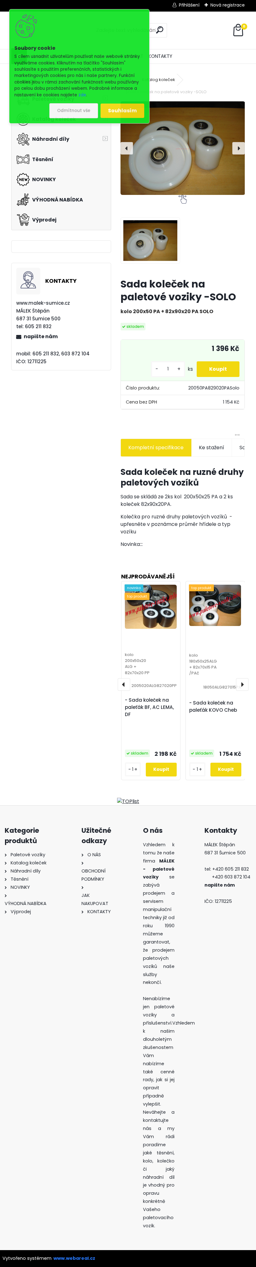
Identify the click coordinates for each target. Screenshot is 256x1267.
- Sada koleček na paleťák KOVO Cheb (213, 706)
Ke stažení (211, 447)
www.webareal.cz (74, 1258)
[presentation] (127, 148)
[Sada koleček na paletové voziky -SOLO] (183, 148)
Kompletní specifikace (156, 447)
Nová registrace (227, 5)
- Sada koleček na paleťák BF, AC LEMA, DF (149, 707)
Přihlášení (189, 5)
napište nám (41, 336)
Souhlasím (122, 110)
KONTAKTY (160, 56)
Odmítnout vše (73, 111)
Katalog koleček (158, 80)
